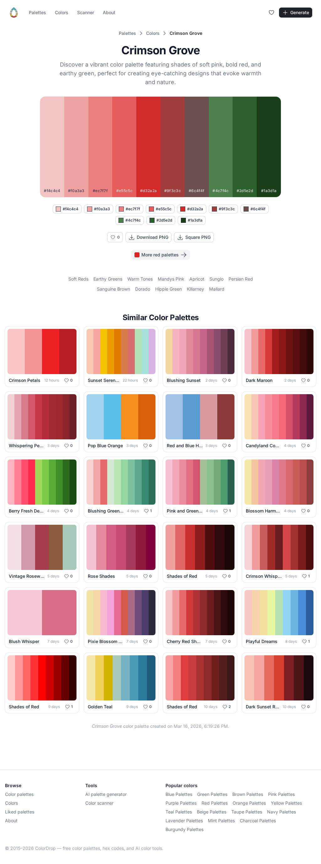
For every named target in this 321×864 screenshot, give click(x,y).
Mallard (216, 289)
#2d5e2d (164, 220)
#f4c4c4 (70, 209)
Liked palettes (19, 811)
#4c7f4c (133, 220)
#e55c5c (163, 209)
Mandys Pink (171, 279)
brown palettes (247, 794)
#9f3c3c (227, 209)
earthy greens (107, 279)
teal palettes (179, 811)
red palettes (215, 803)
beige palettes (211, 811)
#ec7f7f (133, 209)
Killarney (195, 289)
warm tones (140, 279)
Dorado (142, 289)
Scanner (85, 12)
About (109, 12)
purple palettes (181, 803)
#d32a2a (195, 209)
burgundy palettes (184, 829)
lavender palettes (184, 820)
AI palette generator (106, 794)
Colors (61, 12)
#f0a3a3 (102, 209)
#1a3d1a (195, 220)
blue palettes (179, 794)
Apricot (196, 279)
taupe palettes (246, 811)
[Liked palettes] (271, 13)
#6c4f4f (258, 209)
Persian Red (241, 279)
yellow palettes (286, 803)
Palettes (37, 12)
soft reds (78, 279)
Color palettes (19, 794)
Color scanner (99, 803)
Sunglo (216, 279)
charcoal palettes (258, 820)
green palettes (212, 794)
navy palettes (281, 811)
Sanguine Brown (113, 289)
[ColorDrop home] (14, 13)
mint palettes (221, 820)
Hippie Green (168, 289)
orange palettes (249, 803)
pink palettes (281, 794)
